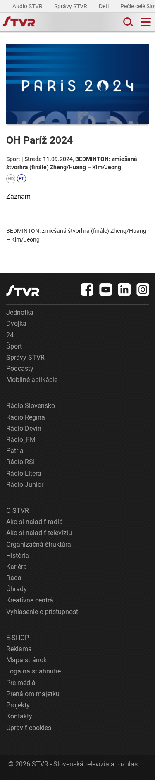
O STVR (17, 510)
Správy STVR (71, 6)
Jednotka (19, 312)
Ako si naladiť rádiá (34, 522)
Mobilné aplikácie (31, 380)
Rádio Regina (25, 417)
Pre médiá (21, 683)
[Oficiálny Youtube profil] (106, 289)
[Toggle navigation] (145, 22)
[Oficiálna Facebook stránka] (87, 289)
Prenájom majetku (33, 694)
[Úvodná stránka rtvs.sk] (19, 22)
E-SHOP (17, 638)
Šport (14, 346)
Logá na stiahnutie (33, 671)
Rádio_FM (21, 439)
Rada (13, 578)
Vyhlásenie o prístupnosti (43, 612)
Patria (15, 451)
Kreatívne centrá (29, 600)
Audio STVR (28, 6)
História (17, 556)
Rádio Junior (24, 484)
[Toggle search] (127, 22)
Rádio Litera (23, 473)
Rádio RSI (20, 462)
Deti (104, 6)
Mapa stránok (26, 660)
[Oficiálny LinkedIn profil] (124, 289)
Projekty (18, 705)
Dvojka (16, 323)
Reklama (19, 649)
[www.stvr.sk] (22, 290)
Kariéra (16, 567)
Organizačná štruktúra (38, 544)
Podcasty (19, 368)
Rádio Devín (23, 428)
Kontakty (19, 716)
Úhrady (16, 589)
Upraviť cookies (28, 728)
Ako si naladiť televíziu (39, 533)
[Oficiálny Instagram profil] (143, 289)
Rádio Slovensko (30, 406)
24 (10, 335)
